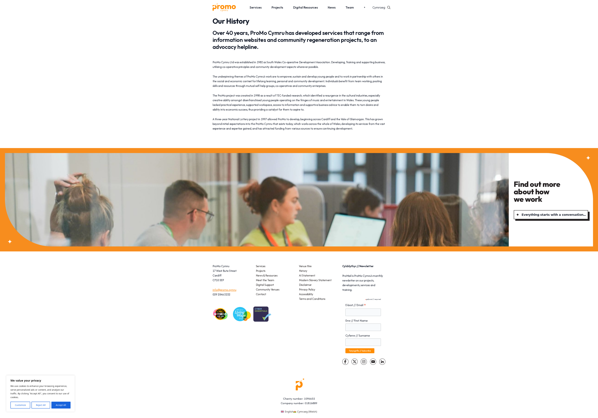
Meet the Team (265, 280)
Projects (277, 7)
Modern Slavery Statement (315, 280)
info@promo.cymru (224, 290)
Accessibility (306, 294)
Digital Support (265, 285)
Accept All (61, 405)
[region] (40, 393)
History (303, 271)
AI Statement (307, 275)
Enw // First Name (356, 321)
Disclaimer (305, 285)
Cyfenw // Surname (357, 335)
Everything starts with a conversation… (554, 215)
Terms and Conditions (312, 299)
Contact (261, 294)
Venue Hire (305, 266)
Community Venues (267, 289)
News (332, 7)
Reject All (41, 405)
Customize (20, 405)
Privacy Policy (307, 289)
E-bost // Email (355, 305)
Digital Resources (305, 7)
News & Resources (267, 275)
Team (350, 7)
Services (256, 7)
